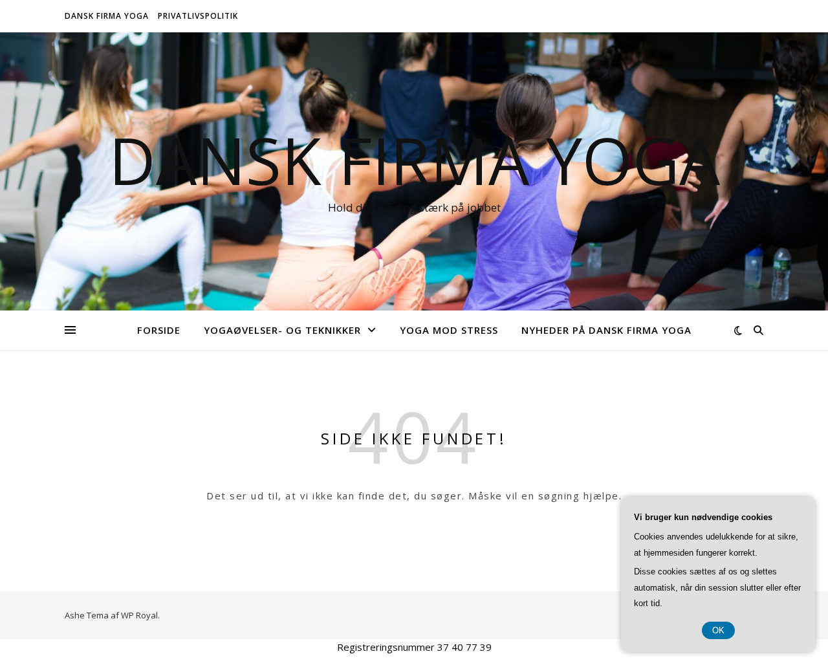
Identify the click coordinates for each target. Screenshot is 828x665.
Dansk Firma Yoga (107, 15)
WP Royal (139, 615)
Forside (158, 329)
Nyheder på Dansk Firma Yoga (606, 329)
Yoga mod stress (449, 329)
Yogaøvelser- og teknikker (282, 329)
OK (718, 630)
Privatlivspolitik (198, 15)
